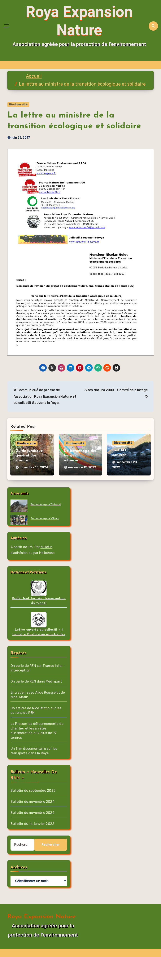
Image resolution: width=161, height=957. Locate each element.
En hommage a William (45, 518)
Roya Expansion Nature (41, 916)
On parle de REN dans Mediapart (36, 681)
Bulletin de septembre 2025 (32, 791)
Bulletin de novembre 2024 (32, 802)
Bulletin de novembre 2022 (32, 813)
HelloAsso (47, 553)
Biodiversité (18, 104)
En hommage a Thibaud (46, 504)
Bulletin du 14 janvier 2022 (32, 824)
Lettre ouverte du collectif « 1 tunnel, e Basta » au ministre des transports (38, 632)
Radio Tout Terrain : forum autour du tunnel (39, 601)
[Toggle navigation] (6, 25)
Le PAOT (120, 450)
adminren (23, 460)
